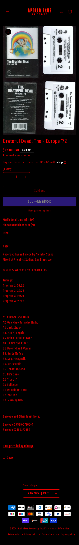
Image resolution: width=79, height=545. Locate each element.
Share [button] (10, 457)
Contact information (59, 528)
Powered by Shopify (38, 528)
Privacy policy (31, 534)
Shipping (7, 155)
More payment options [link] (39, 210)
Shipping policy (68, 534)
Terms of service (49, 534)
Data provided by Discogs (18, 446)
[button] (7, 11)
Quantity (7, 169)
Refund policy (14, 534)
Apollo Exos (23, 528)
